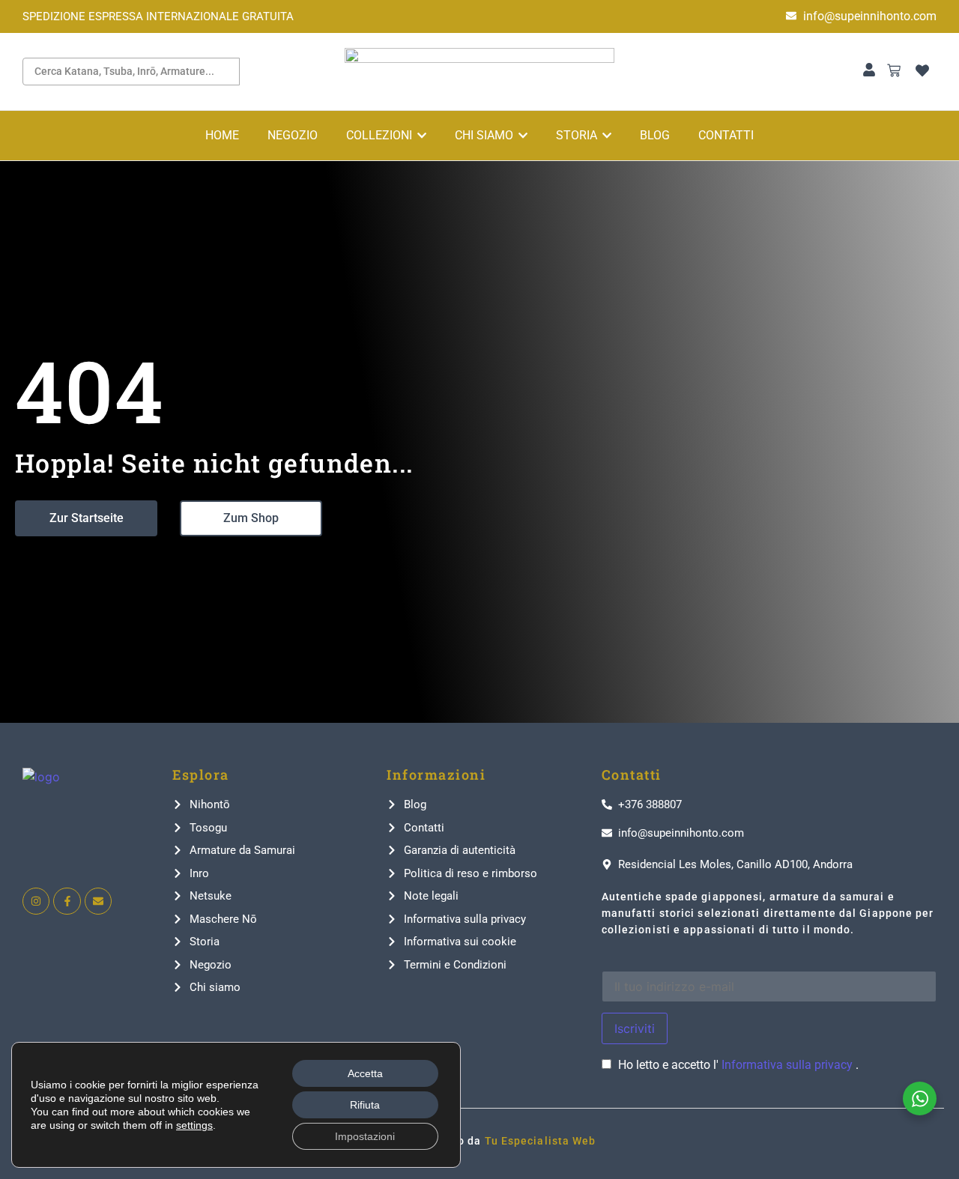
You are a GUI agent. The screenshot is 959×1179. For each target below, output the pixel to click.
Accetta (365, 1073)
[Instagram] (35, 901)
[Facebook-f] (66, 901)
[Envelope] (98, 901)
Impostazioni (365, 1136)
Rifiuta (365, 1105)
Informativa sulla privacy (788, 1065)
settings (194, 1125)
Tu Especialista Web (540, 1141)
